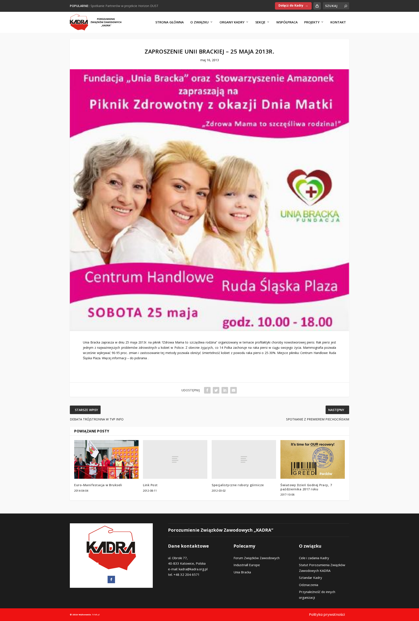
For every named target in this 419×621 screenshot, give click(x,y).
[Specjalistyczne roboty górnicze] (244, 459)
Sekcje (260, 22)
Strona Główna (169, 22)
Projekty (311, 22)
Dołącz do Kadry (290, 5)
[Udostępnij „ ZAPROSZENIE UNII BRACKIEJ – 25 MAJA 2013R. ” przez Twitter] (216, 390)
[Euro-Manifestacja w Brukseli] (106, 459)
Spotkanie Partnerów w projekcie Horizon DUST (124, 6)
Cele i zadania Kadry (314, 558)
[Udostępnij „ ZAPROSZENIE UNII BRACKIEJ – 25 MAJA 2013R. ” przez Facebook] (207, 390)
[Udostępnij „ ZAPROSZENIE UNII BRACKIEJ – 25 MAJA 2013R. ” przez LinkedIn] (224, 390)
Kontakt (338, 22)
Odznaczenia (308, 585)
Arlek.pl (96, 614)
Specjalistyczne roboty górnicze (238, 485)
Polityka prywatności (327, 614)
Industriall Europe (247, 565)
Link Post (150, 485)
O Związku (199, 22)
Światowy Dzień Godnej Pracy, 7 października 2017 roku (306, 487)
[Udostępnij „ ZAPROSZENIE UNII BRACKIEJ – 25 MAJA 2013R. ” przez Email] (233, 390)
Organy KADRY (232, 22)
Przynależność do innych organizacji (317, 595)
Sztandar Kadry (310, 577)
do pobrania (138, 358)
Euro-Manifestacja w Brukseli (98, 485)
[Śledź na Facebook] (111, 579)
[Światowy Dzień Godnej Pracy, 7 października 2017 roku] (312, 459)
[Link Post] (175, 459)
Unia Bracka (242, 572)
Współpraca (287, 22)
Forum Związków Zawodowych (257, 558)
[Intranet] (317, 6)
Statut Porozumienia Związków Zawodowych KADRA (322, 568)
